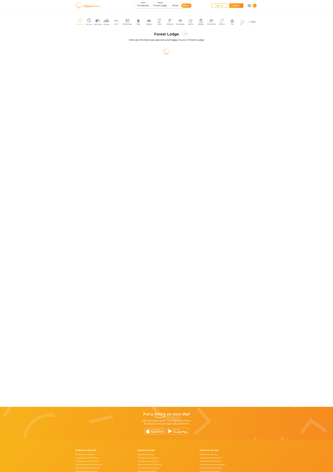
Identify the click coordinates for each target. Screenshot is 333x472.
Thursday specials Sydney (148, 468)
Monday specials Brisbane (211, 458)
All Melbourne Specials (85, 454)
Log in (236, 5)
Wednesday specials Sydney (149, 464)
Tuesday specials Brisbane (211, 461)
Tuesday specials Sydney (147, 461)
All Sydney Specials (145, 454)
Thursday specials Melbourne (87, 468)
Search (186, 5)
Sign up (219, 5)
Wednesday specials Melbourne (89, 464)
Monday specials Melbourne (87, 458)
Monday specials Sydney (147, 458)
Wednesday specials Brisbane (212, 464)
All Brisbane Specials (208, 454)
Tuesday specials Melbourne (87, 461)
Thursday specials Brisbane (211, 468)
